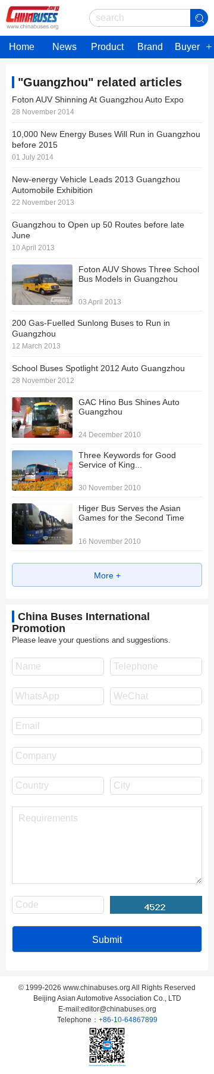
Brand (150, 47)
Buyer (187, 47)
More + (107, 575)
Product (107, 47)
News (64, 47)
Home (21, 47)
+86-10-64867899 (128, 1020)
